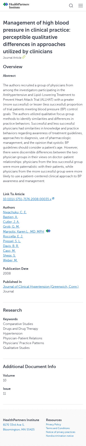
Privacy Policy (53, 424)
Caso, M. (9, 251)
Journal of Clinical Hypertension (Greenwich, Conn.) (41, 286)
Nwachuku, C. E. (15, 212)
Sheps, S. (9, 255)
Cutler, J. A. (11, 222)
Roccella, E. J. (13, 236)
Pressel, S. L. (12, 241)
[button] (71, 5)
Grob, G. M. (11, 226)
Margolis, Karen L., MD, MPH (23, 231)
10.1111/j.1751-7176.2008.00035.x (27, 199)
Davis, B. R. (11, 246)
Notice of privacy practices (60, 432)
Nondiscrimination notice (60, 435)
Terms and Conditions (58, 428)
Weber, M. (10, 260)
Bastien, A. (10, 217)
